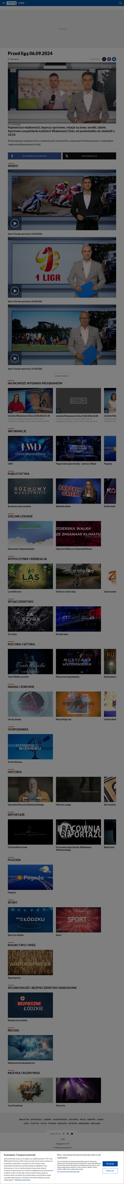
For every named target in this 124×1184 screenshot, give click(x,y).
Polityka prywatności (22, 1180)
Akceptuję (110, 1164)
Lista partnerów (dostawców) (68, 1172)
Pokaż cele (110, 1171)
